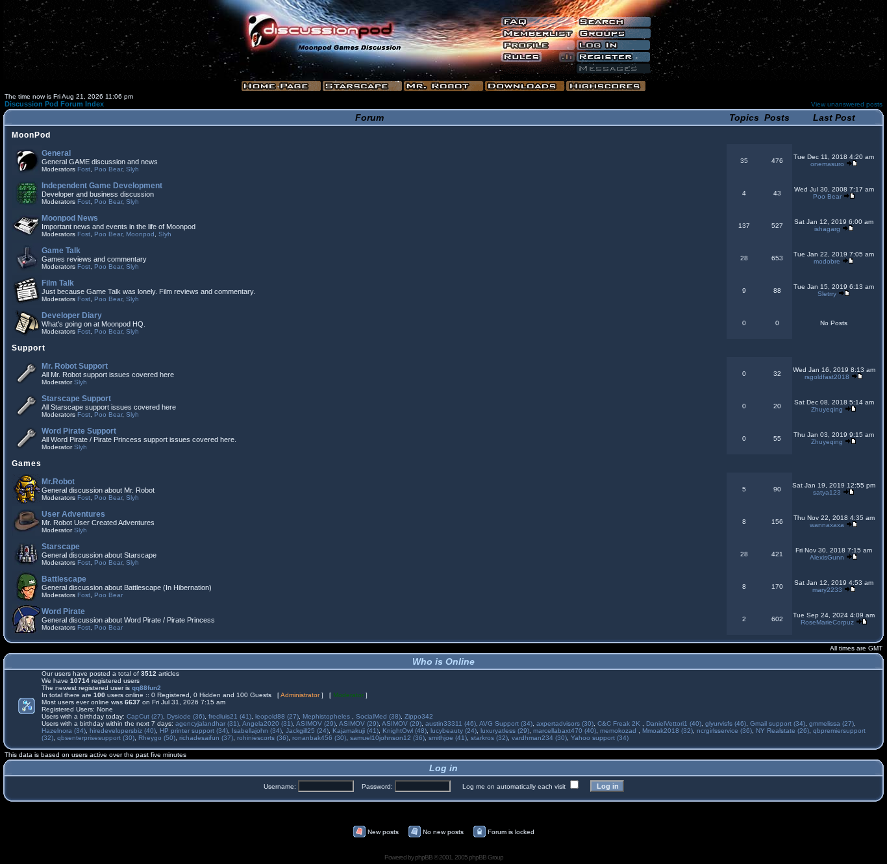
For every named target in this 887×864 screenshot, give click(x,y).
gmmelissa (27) (831, 723)
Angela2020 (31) (267, 723)
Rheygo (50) (156, 737)
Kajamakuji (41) (355, 730)
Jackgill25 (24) (307, 730)
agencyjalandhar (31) (207, 723)
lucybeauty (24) (454, 730)
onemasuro (827, 163)
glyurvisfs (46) (725, 723)
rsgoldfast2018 (827, 376)
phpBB (423, 857)
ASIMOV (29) (316, 723)
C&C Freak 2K (619, 723)
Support (28, 347)
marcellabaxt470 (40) (564, 730)
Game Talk (61, 250)
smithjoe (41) (448, 737)
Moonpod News (70, 218)
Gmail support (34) (777, 723)
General (56, 153)
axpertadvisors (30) (564, 723)
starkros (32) (489, 737)
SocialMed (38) (378, 716)
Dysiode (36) (186, 716)
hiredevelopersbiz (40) (123, 730)
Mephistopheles (327, 716)
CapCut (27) (145, 716)
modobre (827, 261)
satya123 (827, 492)
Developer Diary (72, 315)
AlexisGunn (827, 557)
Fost (83, 169)
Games (27, 463)
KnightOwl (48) (404, 730)
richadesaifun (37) (206, 737)
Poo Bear (108, 169)
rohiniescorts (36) (262, 737)
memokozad (619, 730)
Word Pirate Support (79, 431)
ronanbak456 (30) (319, 737)
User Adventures (73, 514)
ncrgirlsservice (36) (724, 730)
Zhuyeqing (827, 409)
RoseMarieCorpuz (827, 622)
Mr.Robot (58, 481)
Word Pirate (63, 611)
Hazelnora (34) (64, 730)
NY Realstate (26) (782, 730)
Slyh (132, 169)
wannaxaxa (827, 524)
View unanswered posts (846, 104)
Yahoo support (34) (600, 737)
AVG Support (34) (505, 723)
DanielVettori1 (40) (673, 723)
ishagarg (827, 228)
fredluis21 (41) (229, 716)
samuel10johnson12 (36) (387, 737)
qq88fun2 (146, 687)
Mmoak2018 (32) (667, 730)
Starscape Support (76, 398)
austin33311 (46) (450, 723)
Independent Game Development (102, 185)
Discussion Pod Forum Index (54, 104)
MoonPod (31, 135)
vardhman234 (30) (539, 737)
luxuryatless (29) (505, 730)
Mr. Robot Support (75, 366)
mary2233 (827, 589)
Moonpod (140, 234)
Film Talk (58, 283)
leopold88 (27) (277, 716)
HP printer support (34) (194, 730)
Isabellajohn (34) (257, 730)
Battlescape (64, 579)
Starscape (61, 546)
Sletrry (827, 293)
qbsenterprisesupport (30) (95, 737)
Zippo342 (419, 716)
